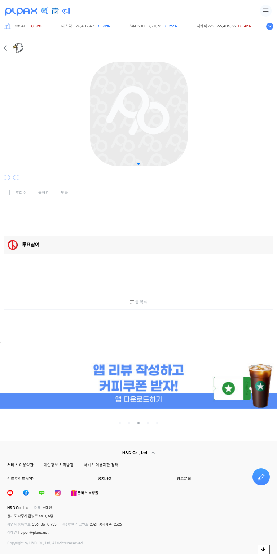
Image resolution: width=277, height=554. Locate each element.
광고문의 (184, 478)
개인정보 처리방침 (59, 464)
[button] (138, 164)
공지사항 (105, 478)
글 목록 (141, 301)
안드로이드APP (20, 478)
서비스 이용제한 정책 (101, 464)
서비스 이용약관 (20, 464)
